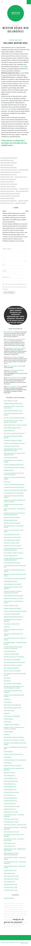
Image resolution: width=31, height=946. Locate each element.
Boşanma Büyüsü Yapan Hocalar (12, 537)
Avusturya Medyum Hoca (10, 778)
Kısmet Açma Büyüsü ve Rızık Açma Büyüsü (15, 760)
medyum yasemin (21, 203)
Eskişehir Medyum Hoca (10, 870)
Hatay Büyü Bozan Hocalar (11, 812)
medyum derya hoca (7, 177)
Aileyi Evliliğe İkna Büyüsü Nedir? (12, 428)
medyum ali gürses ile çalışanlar (14, 920)
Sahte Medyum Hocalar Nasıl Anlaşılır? (14, 737)
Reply (27, 211)
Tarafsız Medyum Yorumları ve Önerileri (14, 467)
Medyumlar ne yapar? (9, 772)
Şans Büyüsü (7, 678)
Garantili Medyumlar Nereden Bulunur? (14, 487)
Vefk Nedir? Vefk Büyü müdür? (12, 543)
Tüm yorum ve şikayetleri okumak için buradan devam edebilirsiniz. (14, 143)
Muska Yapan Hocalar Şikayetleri (12, 705)
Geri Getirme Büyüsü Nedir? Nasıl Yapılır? (14, 662)
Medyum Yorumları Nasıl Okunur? (12, 545)
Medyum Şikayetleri (15, 40)
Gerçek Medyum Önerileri (10, 457)
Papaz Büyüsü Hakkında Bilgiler (12, 659)
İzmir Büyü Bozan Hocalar (10, 887)
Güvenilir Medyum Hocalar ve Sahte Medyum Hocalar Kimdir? (13, 421)
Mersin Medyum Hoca (9, 795)
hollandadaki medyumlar (9, 158)
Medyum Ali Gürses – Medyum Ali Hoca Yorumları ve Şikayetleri (14, 728)
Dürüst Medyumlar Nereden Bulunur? (13, 595)
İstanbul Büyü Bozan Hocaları (11, 832)
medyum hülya (24, 189)
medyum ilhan (18, 903)
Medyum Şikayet (5, 942)
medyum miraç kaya (22, 191)
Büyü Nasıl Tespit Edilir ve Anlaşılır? (13, 665)
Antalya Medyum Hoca (10, 846)
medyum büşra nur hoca (8, 174)
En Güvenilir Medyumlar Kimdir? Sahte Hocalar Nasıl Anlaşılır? (14, 473)
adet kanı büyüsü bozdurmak (14, 909)
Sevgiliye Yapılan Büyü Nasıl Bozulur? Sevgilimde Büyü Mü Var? (13, 559)
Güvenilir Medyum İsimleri (10, 520)
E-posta (5, 271)
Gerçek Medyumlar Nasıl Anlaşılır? (13, 584)
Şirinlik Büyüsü (7, 721)
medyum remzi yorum (7, 198)
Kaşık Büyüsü (7, 680)
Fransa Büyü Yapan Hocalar (11, 822)
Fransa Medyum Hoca (9, 775)
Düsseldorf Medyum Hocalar (11, 792)
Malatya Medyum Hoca (10, 809)
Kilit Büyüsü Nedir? (9, 470)
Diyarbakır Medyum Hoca (10, 800)
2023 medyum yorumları (15, 926)
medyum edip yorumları (8, 179)
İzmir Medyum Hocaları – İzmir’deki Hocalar (15, 824)
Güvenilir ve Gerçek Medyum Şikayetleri (14, 418)
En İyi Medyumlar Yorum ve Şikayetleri (14, 493)
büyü (2, 98)
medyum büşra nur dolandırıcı (11, 172)
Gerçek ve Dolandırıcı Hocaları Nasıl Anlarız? (15, 611)
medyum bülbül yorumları (9, 170)
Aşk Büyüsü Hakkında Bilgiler (11, 654)
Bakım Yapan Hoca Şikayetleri (11, 668)
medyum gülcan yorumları (9, 189)
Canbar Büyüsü (8, 763)
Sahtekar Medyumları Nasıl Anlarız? (13, 403)
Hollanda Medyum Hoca (15, 42)
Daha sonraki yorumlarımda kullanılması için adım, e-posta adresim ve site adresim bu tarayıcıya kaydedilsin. (15, 286)
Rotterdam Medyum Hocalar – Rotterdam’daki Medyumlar (11, 853)
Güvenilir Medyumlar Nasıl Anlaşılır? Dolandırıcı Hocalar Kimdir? (13, 647)
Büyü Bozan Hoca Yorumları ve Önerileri (14, 740)
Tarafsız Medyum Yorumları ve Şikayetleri (14, 578)
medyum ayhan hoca (7, 160)
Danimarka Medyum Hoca (10, 798)
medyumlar (25, 83)
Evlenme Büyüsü (8, 751)
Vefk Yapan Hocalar (9, 710)
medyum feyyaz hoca (7, 181)
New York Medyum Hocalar (11, 781)
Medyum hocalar (6, 109)
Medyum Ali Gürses (14, 942)
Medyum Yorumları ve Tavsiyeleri (12, 765)
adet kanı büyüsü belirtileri (12, 924)
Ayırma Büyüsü (8, 702)
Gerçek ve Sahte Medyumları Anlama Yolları (15, 490)
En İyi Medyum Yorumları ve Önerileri (13, 553)
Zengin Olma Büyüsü (9, 430)
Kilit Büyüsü (7, 734)
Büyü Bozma (7, 482)
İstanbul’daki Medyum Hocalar (12, 806)
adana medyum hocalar (13, 915)
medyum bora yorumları (8, 167)
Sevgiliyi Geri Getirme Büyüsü (11, 724)
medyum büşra (23, 170)
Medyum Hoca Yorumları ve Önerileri (15, 348)
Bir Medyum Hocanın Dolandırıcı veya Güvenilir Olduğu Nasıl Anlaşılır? (13, 687)
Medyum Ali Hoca (24, 942)
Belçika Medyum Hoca (9, 784)
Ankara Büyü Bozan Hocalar (11, 879)
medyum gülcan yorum (8, 186)
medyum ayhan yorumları (9, 162)
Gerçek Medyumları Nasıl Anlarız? (12, 707)
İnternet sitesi (6, 277)
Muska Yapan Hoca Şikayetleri (12, 716)
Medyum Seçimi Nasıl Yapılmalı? (12, 523)
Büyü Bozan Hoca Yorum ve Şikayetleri (14, 657)
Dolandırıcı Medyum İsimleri (11, 605)
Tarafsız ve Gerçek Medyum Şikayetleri (14, 484)
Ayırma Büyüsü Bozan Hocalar (12, 534)
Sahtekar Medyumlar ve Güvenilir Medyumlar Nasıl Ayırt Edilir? (12, 592)
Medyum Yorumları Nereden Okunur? (13, 754)
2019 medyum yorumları (21, 911)
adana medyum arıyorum (10, 913)
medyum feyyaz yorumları (9, 184)
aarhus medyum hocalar (9, 903)
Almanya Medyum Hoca (10, 789)
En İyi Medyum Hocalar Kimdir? (12, 624)
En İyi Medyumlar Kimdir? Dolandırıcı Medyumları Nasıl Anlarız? (13, 549)
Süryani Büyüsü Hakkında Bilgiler (12, 683)
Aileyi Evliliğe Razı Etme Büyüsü (12, 540)
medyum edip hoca (21, 177)
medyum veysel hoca (7, 203)
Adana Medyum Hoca (9, 873)
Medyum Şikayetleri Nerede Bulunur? (13, 617)
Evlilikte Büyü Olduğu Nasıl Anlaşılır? (13, 440)
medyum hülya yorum (7, 191)
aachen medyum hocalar (13, 917)
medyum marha (8, 907)
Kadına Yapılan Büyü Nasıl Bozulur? (13, 410)
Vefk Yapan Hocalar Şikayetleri (12, 614)
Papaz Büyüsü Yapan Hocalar (11, 446)
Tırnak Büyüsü (7, 757)
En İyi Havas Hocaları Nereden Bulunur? (14, 433)
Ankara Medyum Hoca (9, 843)
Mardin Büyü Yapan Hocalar (11, 819)
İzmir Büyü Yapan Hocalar (10, 890)
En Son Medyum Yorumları (15, 366)
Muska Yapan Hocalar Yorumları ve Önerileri (15, 425)
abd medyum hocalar (18, 905)
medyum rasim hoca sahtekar (10, 196)
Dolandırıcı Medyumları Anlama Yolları (14, 464)
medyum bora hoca (7, 165)
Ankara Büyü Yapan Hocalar (11, 876)
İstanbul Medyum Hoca (10, 803)
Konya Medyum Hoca (9, 881)
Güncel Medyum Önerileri (10, 581)
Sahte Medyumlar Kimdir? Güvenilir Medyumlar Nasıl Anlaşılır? (13, 449)
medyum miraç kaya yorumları (10, 193)
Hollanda (22, 67)
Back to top (24, 943)
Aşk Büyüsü (7, 713)
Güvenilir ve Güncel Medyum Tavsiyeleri (14, 443)
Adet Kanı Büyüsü (8, 731)
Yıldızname (7, 626)
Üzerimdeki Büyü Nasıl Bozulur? (12, 563)
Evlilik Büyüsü (10, 332)
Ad (4, 264)
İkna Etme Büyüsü (8, 719)
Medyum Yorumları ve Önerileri (12, 517)
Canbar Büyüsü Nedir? (10, 651)
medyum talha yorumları (9, 200)
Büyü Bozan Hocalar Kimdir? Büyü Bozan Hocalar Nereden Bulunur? (14, 513)
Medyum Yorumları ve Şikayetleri (15, 357)
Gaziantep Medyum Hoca (10, 884)
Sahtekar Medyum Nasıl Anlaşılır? (12, 608)
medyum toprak (23, 200)
